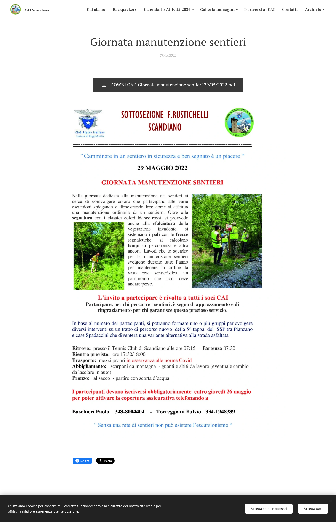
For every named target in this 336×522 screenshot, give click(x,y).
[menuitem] (97, 9)
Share (84, 461)
